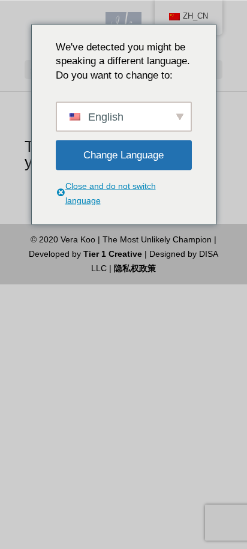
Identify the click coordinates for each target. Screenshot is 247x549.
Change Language (123, 154)
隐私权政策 (135, 268)
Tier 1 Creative (112, 254)
